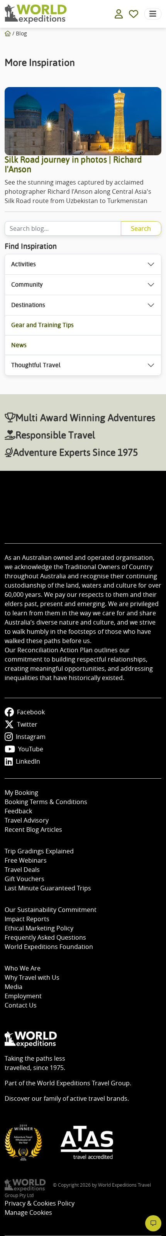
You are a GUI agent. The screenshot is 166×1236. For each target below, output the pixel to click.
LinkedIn (28, 761)
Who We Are (23, 968)
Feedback (18, 811)
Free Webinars (26, 860)
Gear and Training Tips (42, 325)
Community (27, 284)
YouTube (30, 749)
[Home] (8, 33)
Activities (23, 264)
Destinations (28, 305)
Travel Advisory (27, 820)
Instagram (31, 736)
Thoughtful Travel (36, 365)
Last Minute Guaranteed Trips (48, 888)
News (19, 345)
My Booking (21, 792)
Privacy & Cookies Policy (40, 1203)
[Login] (119, 13)
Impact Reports (27, 919)
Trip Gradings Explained (39, 851)
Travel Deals (22, 869)
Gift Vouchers (24, 879)
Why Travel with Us (32, 977)
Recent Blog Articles (33, 829)
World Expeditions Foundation (49, 946)
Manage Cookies (28, 1212)
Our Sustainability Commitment (51, 909)
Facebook (31, 712)
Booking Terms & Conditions (46, 802)
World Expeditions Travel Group (83, 1083)
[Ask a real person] (153, 1223)
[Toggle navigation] (152, 14)
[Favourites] (133, 13)
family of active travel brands (85, 1098)
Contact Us (21, 1005)
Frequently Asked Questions (45, 937)
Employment (23, 996)
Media (13, 986)
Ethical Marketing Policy (39, 928)
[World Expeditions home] (36, 14)
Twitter (27, 724)
